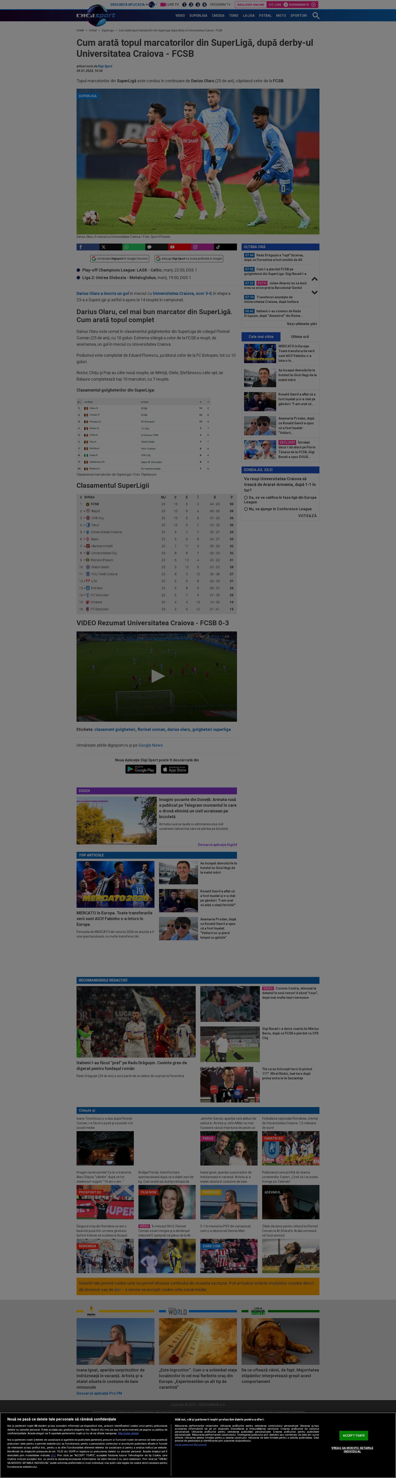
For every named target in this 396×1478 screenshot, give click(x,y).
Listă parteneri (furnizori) (190, 1444)
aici (53, 1455)
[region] (198, 1445)
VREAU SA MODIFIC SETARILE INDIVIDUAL (352, 1449)
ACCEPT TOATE (354, 1435)
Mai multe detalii (128, 1433)
